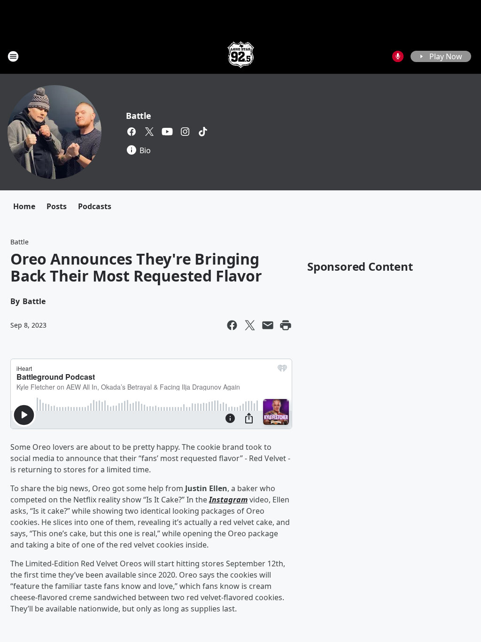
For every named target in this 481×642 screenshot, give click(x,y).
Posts (57, 206)
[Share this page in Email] (267, 325)
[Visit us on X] (149, 131)
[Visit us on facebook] (131, 131)
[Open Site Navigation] (13, 56)
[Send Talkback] (397, 56)
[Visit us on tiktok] (203, 131)
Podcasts (94, 206)
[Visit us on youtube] (167, 131)
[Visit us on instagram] (185, 131)
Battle (138, 115)
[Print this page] (285, 325)
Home (24, 206)
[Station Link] (241, 56)
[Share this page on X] (249, 325)
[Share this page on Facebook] (232, 325)
